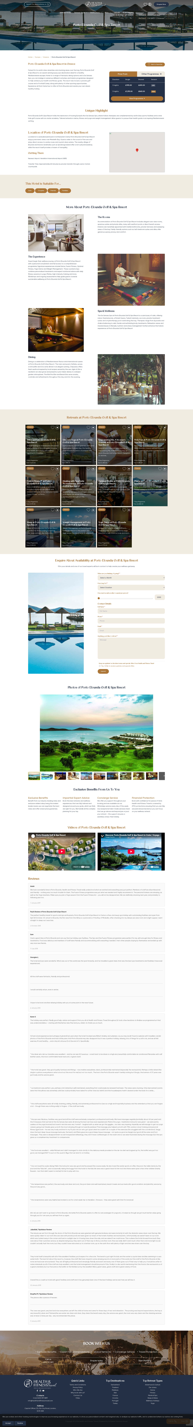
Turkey (115, 1403)
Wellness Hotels (65, 13)
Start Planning (128, 13)
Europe (37, 57)
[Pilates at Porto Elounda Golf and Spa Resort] (150, 486)
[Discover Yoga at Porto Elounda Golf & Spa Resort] (78, 445)
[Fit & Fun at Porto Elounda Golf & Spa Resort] (150, 445)
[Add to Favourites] (53, 427)
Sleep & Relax (153, 1398)
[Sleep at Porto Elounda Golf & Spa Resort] (43, 527)
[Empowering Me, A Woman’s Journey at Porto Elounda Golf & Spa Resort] (114, 445)
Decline (20, 1423)
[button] (161, 4)
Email (100, 626)
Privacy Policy (78, 1387)
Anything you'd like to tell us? (108, 636)
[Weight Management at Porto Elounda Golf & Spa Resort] (78, 527)
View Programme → (137, 98)
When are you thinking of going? (109, 573)
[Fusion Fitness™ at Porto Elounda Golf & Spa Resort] (43, 486)
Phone (100, 616)
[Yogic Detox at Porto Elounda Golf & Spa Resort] (114, 527)
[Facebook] (37, 1391)
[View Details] (57, 427)
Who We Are (77, 1390)
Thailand (115, 1387)
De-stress (153, 1387)
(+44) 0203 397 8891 (40, 1398)
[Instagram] (40, 1391)
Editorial (117, 13)
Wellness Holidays (152, 1401)
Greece (46, 57)
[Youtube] (43, 1391)
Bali (115, 1393)
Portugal (115, 1401)
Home (30, 57)
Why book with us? (78, 1393)
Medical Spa (152, 1395)
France (115, 1395)
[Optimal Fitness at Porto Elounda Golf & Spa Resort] (114, 486)
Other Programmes (152, 74)
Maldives (115, 1390)
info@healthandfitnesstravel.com (40, 1401)
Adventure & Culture (152, 1385)
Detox (152, 1390)
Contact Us (77, 1395)
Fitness (152, 1393)
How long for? (103, 583)
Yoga (153, 1403)
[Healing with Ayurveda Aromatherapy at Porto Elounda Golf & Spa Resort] (78, 486)
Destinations (95, 13)
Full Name (101, 607)
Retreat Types (79, 13)
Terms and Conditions (78, 1385)
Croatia (115, 1398)
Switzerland (115, 1385)
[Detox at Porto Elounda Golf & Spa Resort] (43, 445)
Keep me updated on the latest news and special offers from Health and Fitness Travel (126, 663)
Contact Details (104, 604)
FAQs (78, 1398)
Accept (8, 1423)
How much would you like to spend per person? (113, 593)
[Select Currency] (150, 3)
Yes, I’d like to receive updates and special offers (117, 666)
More (107, 13)
